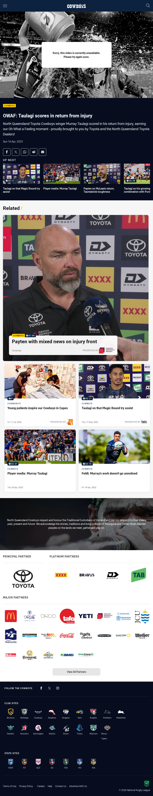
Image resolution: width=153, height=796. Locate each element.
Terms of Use (9, 786)
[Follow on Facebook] (41, 688)
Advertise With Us (78, 786)
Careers (41, 786)
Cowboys (9, 105)
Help (50, 786)
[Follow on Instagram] (57, 688)
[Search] (148, 5)
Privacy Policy (26, 786)
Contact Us (60, 786)
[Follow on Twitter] (49, 688)
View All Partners (76, 672)
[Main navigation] (5, 6)
